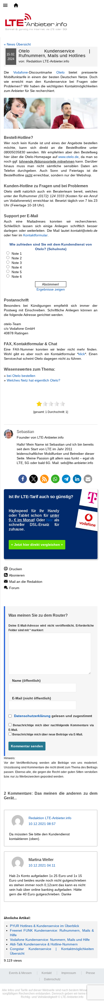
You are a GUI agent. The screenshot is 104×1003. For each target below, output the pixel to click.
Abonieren (16, 575)
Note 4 (17, 267)
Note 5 (17, 272)
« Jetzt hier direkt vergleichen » (37, 544)
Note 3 (17, 263)
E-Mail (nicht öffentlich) (31, 698)
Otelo (60, 72)
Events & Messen (20, 973)
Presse (90, 973)
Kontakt (47, 973)
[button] (22, 479)
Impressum (68, 973)
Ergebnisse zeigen (51, 289)
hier (49, 520)
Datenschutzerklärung (32, 716)
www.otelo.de (68, 157)
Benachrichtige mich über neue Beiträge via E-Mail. (47, 734)
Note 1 (17, 253)
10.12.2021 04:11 (42, 865)
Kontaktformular (35, 235)
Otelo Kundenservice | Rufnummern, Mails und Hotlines (54, 53)
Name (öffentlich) (26, 680)
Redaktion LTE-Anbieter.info (50, 818)
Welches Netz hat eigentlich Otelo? (33, 380)
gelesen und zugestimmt (53, 716)
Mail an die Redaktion (25, 582)
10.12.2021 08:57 (42, 824)
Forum (13, 588)
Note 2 (17, 258)
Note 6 (17, 276)
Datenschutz (52, 979)
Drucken (15, 569)
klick (81, 354)
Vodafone (20, 72)
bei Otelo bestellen (21, 376)
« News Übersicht (17, 44)
